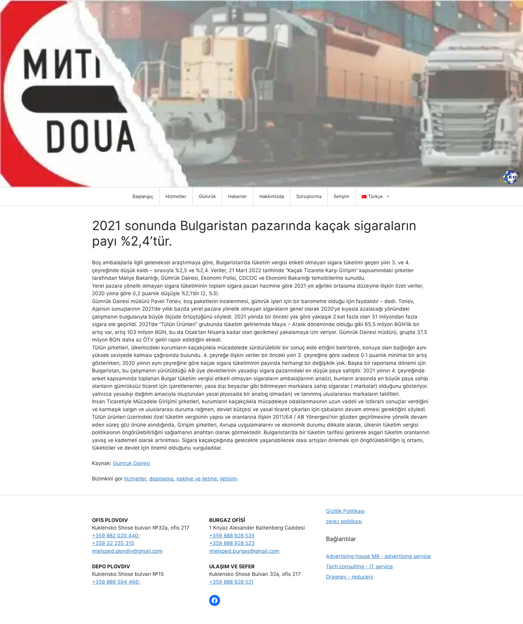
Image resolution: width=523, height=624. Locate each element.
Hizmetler (176, 196)
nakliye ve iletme (196, 479)
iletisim (228, 479)
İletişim (341, 196)
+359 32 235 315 (113, 543)
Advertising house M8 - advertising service (378, 556)
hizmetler (135, 479)
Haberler (237, 196)
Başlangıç (143, 196)
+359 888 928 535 (232, 536)
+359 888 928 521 (231, 582)
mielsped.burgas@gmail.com (244, 551)
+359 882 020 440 (115, 536)
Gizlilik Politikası (345, 511)
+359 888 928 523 (232, 543)
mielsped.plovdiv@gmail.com (127, 551)
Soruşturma (308, 196)
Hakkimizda (271, 196)
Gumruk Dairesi (131, 463)
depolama (161, 479)
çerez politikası (344, 521)
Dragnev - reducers (349, 577)
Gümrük (207, 196)
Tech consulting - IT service (359, 566)
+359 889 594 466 (115, 582)
